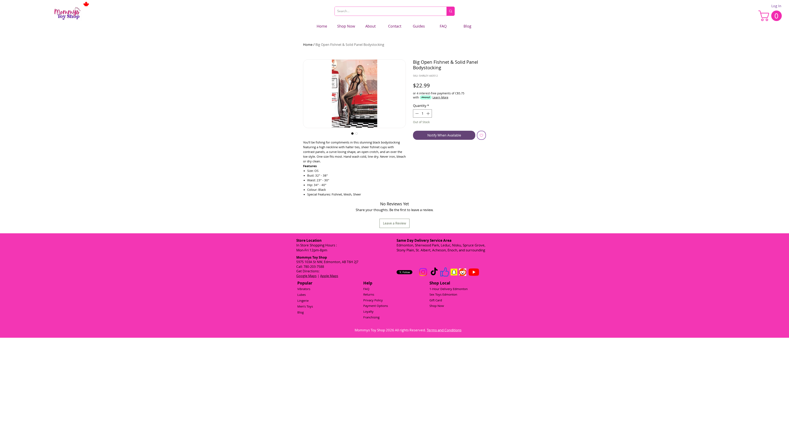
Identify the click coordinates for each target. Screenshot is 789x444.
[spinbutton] (422, 113)
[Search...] (450, 11)
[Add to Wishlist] (481, 135)
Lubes (301, 295)
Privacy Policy (373, 300)
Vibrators (303, 289)
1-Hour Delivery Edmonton (448, 289)
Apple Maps (329, 276)
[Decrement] (416, 113)
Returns (368, 294)
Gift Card (435, 300)
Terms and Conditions (444, 330)
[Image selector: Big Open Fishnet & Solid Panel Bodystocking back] (356, 133)
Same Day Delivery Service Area (424, 240)
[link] (771, 15)
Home (308, 44)
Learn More (440, 97)
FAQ (366, 289)
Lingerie (303, 300)
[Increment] (428, 113)
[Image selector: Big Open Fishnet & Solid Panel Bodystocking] (352, 133)
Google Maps (306, 276)
